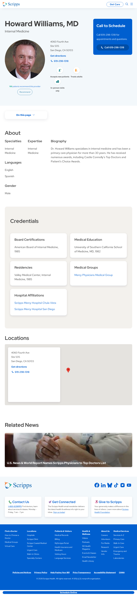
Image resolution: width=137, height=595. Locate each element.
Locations (31, 531)
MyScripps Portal (62, 543)
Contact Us (20, 502)
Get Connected (63, 502)
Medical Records (61, 535)
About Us (105, 531)
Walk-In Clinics (33, 554)
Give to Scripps (110, 502)
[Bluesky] (109, 485)
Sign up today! (59, 512)
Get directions (58, 55)
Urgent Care (32, 550)
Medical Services (121, 531)
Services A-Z (118, 535)
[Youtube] (129, 485)
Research (105, 547)
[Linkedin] (103, 485)
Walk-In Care (118, 543)
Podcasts (86, 542)
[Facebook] (97, 485)
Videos (85, 538)
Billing (57, 539)
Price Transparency (82, 572)
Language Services (63, 558)
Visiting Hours (60, 554)
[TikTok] (116, 485)
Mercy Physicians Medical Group (93, 275)
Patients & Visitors (63, 531)
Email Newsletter (89, 557)
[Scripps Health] (11, 4)
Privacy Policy (40, 572)
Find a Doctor (11, 531)
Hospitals (31, 535)
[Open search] (127, 4)
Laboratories (118, 558)
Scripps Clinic (32, 539)
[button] (68, 370)
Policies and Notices (22, 572)
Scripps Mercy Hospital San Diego (34, 309)
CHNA (122, 572)
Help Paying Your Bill (60, 572)
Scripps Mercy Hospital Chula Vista (35, 303)
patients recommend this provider (25, 86)
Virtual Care (10, 546)
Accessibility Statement (105, 572)
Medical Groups (11, 542)
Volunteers (105, 539)
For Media (105, 543)
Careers (104, 535)
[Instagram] (122, 485)
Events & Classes (89, 553)
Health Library (88, 561)
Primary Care (118, 539)
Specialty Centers (34, 558)
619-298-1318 (61, 61)
